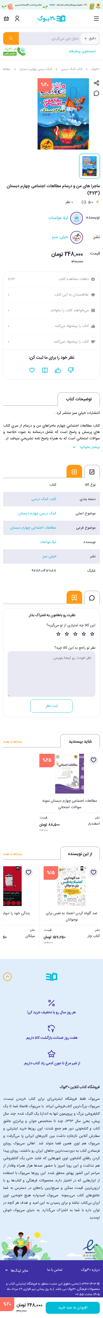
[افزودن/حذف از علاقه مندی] (93, 760)
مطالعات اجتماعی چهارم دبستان (33, 528)
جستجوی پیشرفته (82, 51)
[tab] (92, 471)
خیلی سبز (60, 237)
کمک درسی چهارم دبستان (35, 69)
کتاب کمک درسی (71, 69)
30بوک (95, 69)
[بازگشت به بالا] (7, 977)
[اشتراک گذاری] (96, 83)
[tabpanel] (51, 528)
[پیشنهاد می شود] (58, 370)
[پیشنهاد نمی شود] (71, 370)
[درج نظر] (96, 94)
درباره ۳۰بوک (90, 1270)
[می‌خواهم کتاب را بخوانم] (45, 370)
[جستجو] (11, 38)
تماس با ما (54, 1270)
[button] (10, 904)
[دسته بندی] (96, 18)
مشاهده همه (12, 742)
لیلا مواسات (58, 218)
